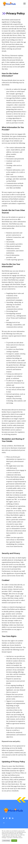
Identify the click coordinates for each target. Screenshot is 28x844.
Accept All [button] (14, 840)
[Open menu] (4, 823)
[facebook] (6, 818)
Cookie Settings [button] (6, 840)
